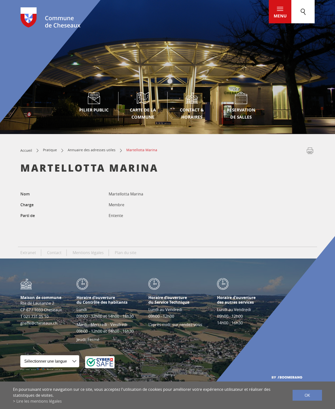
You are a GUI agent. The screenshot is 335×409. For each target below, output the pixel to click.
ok (307, 395)
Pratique (50, 150)
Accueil (26, 150)
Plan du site (125, 252)
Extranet (28, 252)
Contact (54, 252)
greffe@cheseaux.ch (38, 323)
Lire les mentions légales (39, 401)
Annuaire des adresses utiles (92, 150)
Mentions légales (88, 252)
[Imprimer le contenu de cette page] (310, 151)
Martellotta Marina (141, 150)
